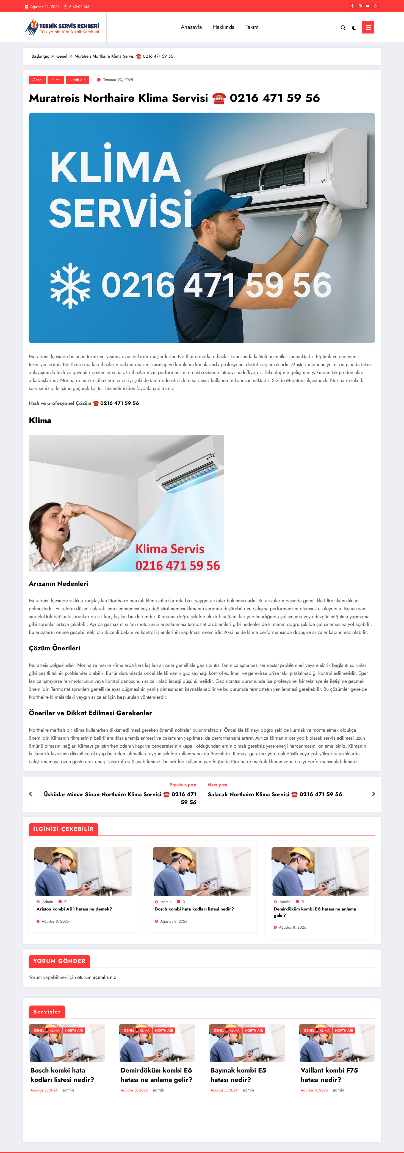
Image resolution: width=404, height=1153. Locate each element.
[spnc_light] (354, 27)
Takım (252, 27)
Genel (37, 79)
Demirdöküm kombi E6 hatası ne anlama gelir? (315, 912)
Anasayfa (191, 27)
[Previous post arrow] (30, 794)
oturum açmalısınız (96, 977)
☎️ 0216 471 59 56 (116, 403)
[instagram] (360, 6)
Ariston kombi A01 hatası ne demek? (74, 909)
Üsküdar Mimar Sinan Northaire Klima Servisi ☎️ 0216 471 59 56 (120, 798)
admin (47, 901)
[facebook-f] (352, 6)
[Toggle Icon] (368, 27)
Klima (55, 79)
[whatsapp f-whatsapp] (375, 6)
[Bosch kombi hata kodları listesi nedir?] (202, 871)
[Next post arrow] (373, 794)
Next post (217, 784)
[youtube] (367, 6)
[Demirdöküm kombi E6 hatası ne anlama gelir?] (320, 871)
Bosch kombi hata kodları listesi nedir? (194, 909)
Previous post (183, 784)
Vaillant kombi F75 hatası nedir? (329, 1075)
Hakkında (224, 27)
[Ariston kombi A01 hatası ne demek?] (83, 871)
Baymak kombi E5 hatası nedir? (238, 1075)
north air (77, 79)
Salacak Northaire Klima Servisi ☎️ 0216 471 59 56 (275, 794)
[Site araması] (343, 27)
